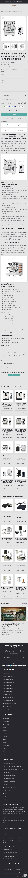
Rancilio (4, 727)
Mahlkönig (5, 736)
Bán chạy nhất (7, 10)
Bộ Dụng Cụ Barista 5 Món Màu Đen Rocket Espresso (7, 563)
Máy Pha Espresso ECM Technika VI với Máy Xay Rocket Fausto (7, 430)
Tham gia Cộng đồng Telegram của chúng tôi (13, 706)
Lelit (4, 754)
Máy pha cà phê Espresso (9, 763)
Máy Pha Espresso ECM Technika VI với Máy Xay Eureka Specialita (21, 430)
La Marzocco (6, 718)
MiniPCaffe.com (10, 876)
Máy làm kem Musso (7, 790)
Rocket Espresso (7, 721)
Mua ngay (14, 114)
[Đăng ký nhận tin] (23, 657)
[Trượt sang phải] (26, 46)
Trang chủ (2, 10)
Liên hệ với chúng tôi (8, 676)
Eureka (4, 739)
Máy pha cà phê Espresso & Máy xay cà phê (13, 769)
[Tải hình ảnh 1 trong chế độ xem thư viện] (6, 46)
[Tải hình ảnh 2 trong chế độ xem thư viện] (14, 46)
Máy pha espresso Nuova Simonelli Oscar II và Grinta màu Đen (7, 404)
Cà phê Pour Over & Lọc (8, 778)
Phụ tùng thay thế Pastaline (9, 787)
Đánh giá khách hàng (8, 700)
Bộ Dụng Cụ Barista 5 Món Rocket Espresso (21, 563)
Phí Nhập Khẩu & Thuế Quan (9, 703)
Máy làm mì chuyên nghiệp (9, 781)
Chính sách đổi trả (7, 685)
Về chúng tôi (6, 673)
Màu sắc (3, 80)
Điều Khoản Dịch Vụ (7, 694)
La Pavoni (5, 730)
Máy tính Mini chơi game (8, 799)
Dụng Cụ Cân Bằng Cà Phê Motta (7, 513)
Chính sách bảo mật (7, 691)
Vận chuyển (3, 66)
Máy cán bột (5, 784)
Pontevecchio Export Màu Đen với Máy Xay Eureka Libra (21, 481)
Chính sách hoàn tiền (8, 679)
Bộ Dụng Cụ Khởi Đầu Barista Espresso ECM (7, 539)
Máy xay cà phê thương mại (9, 775)
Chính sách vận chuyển (8, 682)
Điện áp (2, 74)
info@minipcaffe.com (8, 858)
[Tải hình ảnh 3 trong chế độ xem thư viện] (21, 46)
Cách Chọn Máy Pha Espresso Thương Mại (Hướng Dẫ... (13, 624)
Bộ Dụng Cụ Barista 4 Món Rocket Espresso (7, 588)
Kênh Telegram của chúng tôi (14, 837)
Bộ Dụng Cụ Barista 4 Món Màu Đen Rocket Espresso (21, 539)
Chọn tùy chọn (7, 412)
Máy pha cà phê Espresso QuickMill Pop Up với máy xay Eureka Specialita (7, 481)
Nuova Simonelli (6, 745)
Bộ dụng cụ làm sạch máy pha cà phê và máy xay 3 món (21, 514)
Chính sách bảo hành (8, 688)
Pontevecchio (6, 724)
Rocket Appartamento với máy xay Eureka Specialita (7, 455)
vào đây (7, 852)
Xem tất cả (24, 603)
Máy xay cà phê (6, 772)
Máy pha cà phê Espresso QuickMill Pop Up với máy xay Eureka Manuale (21, 455)
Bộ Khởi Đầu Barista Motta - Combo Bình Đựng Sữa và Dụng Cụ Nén (21, 589)
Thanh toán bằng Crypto (8, 697)
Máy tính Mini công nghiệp (9, 796)
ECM (4, 751)
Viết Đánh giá (15, 375)
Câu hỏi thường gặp (7, 709)
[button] (2, 5)
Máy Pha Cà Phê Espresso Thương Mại (12, 766)
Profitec (4, 748)
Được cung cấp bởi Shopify (19, 876)
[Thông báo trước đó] (2, 1)
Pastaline (5, 742)
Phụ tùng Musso (6, 793)
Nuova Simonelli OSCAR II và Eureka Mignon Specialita (21, 404)
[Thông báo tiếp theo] (25, 1)
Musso (4, 733)
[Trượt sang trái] (1, 46)
